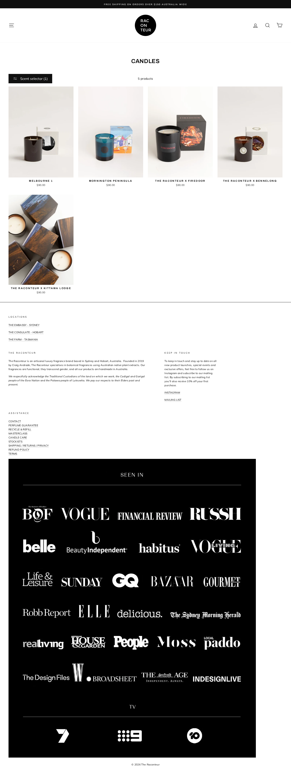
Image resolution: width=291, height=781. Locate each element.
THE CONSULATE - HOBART (26, 332)
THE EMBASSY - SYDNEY (24, 325)
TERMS (13, 453)
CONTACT (15, 421)
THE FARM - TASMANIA (23, 339)
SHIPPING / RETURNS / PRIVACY (29, 445)
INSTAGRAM (172, 392)
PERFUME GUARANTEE (23, 425)
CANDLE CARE (18, 437)
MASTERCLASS (18, 433)
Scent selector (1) (33, 78)
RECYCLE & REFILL (20, 429)
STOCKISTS (15, 441)
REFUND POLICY (19, 449)
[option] (145, 4)
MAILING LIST (172, 399)
